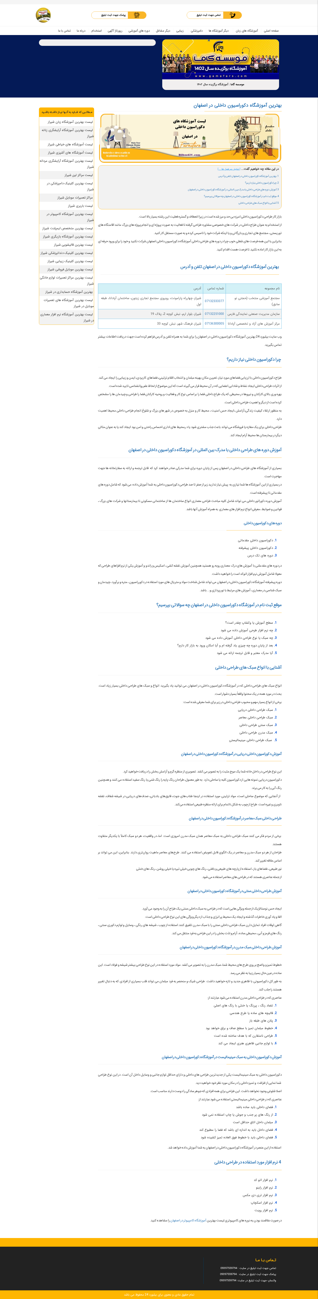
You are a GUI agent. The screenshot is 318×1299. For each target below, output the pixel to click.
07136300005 (214, 323)
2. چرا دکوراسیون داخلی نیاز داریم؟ (262, 183)
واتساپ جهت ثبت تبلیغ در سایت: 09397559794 (248, 1280)
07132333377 (214, 301)
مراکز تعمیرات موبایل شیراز (75, 197)
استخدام (97, 30)
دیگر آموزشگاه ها (219, 30)
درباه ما (81, 30)
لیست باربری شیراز (80, 205)
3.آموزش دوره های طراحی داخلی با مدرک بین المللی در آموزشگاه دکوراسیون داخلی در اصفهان (233, 189)
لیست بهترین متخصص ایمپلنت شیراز (67, 228)
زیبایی (180, 30)
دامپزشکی (197, 30)
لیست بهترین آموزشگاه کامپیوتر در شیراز (70, 217)
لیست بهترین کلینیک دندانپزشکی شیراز (67, 253)
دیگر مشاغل (163, 30)
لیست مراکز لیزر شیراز (79, 175)
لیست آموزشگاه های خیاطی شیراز (70, 144)
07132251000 (214, 314)
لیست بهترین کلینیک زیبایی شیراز (70, 261)
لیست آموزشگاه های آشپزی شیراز (70, 152)
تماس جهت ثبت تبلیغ (209, 15)
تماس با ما (64, 30)
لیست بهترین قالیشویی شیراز (73, 244)
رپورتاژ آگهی (115, 30)
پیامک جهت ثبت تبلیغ (113, 15)
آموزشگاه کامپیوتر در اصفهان (188, 1220)
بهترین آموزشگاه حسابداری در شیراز (69, 292)
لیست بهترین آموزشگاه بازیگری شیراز (68, 236)
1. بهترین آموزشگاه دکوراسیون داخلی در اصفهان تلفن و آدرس (248, 176)
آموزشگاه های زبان (247, 30)
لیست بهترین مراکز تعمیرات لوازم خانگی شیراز (67, 280)
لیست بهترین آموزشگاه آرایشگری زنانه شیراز (68, 133)
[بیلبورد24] (43, 15)
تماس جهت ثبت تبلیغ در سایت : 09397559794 (248, 1268)
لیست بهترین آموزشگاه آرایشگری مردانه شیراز (67, 164)
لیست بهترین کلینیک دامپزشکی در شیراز (70, 186)
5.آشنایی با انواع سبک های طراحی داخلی (258, 203)
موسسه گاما (237, 84)
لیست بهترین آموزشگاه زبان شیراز (70, 122)
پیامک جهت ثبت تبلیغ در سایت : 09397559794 (248, 1274)
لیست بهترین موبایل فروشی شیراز (70, 269)
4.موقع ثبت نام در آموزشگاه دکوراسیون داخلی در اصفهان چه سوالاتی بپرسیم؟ (241, 196)
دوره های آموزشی (139, 30)
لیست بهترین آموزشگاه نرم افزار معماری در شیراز (67, 317)
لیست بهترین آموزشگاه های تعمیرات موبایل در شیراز (69, 303)
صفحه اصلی (271, 30)
